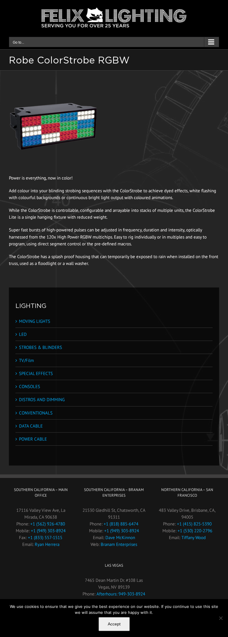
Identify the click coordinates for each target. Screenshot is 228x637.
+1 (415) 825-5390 (194, 524)
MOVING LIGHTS (34, 321)
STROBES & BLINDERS (40, 347)
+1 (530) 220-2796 (195, 530)
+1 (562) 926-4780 (47, 524)
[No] (221, 618)
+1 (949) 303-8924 (48, 530)
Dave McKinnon (120, 537)
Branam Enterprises (119, 544)
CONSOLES (29, 386)
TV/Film (26, 360)
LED (23, 334)
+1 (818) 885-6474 (121, 524)
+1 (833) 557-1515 (45, 537)
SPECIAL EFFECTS (36, 373)
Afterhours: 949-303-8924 (120, 594)
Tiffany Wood (193, 537)
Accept (114, 624)
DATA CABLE (31, 426)
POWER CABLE (33, 439)
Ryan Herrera (47, 544)
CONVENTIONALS (36, 413)
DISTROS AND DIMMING (42, 399)
